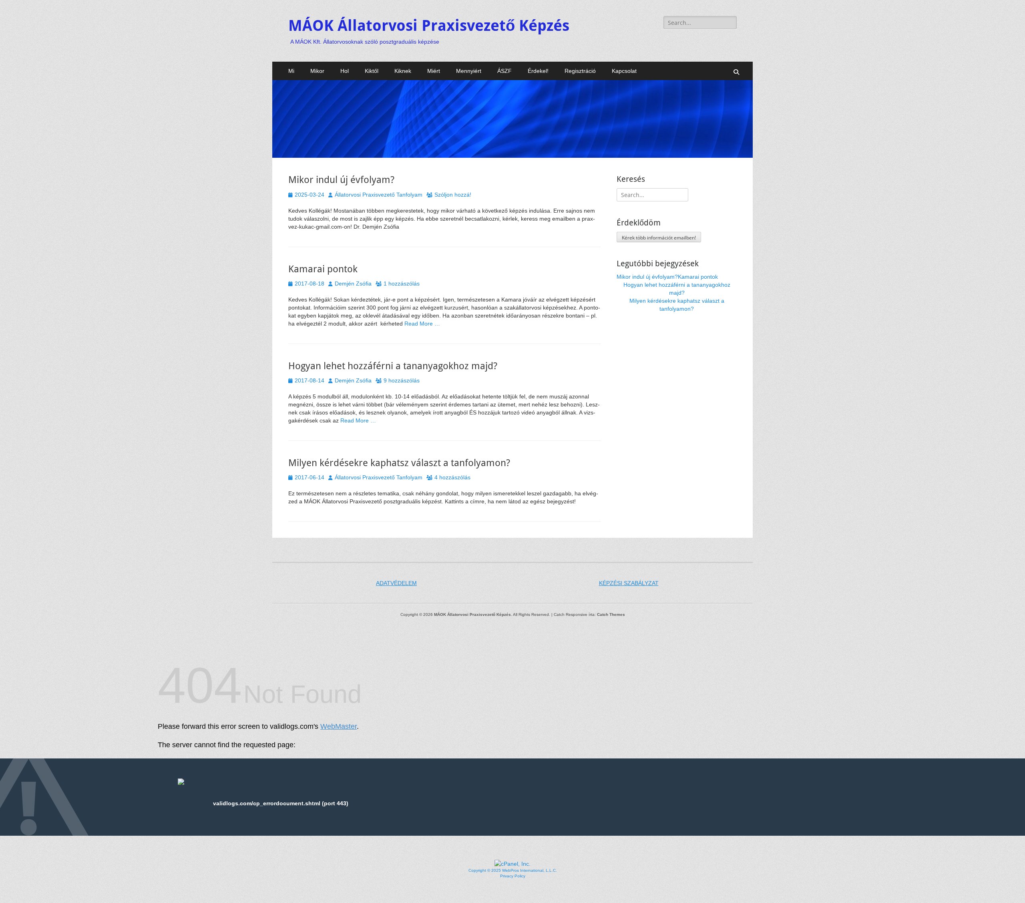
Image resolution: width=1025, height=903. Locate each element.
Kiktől (371, 71)
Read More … (422, 323)
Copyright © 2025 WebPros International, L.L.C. (512, 870)
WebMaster (338, 726)
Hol (344, 71)
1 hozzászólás (402, 283)
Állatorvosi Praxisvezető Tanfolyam (378, 194)
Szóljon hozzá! (452, 194)
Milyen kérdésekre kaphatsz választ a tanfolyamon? (399, 463)
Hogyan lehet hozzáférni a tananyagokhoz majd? (392, 366)
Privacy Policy (512, 876)
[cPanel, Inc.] (512, 864)
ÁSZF (504, 71)
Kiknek (402, 71)
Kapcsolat (624, 71)
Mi (291, 71)
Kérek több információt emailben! (659, 237)
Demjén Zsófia (353, 283)
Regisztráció (580, 71)
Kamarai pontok (323, 269)
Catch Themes (611, 614)
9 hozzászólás (402, 380)
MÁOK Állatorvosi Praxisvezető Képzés (428, 25)
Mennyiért (468, 71)
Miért (433, 71)
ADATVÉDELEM (396, 583)
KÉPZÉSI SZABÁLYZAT (629, 583)
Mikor (317, 71)
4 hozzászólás (452, 477)
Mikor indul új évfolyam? (341, 179)
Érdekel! (538, 71)
